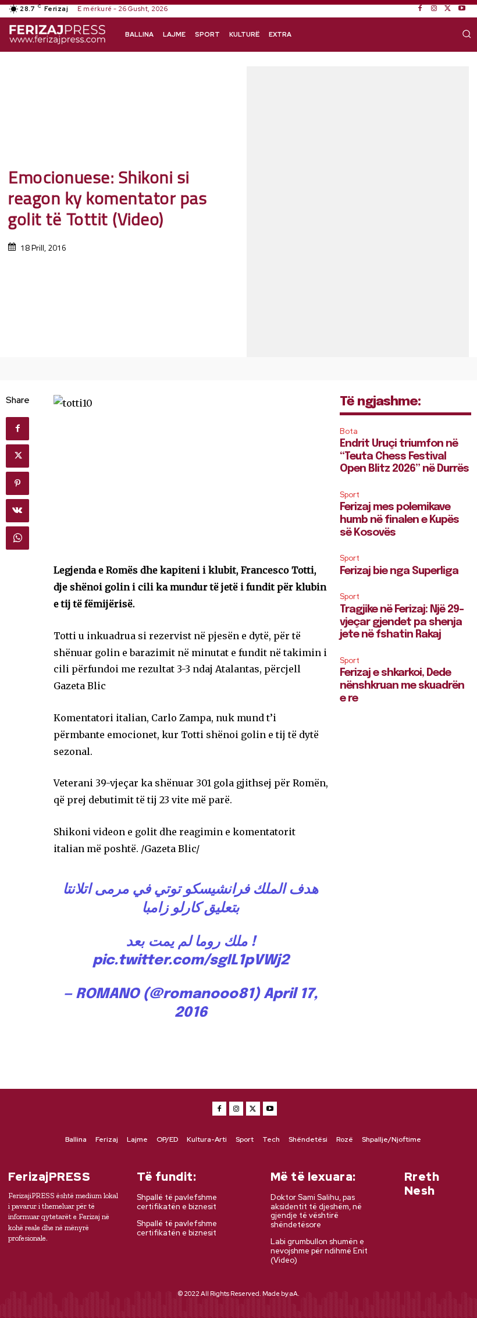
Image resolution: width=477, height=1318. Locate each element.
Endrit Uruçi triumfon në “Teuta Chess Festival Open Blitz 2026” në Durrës (404, 456)
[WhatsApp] (17, 538)
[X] (448, 9)
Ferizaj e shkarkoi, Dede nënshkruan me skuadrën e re (402, 685)
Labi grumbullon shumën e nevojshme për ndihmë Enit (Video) (319, 1250)
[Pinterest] (17, 483)
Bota (349, 431)
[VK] (17, 510)
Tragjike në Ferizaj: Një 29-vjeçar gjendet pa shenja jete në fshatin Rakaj (402, 622)
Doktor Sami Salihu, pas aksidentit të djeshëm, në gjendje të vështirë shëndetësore (316, 1211)
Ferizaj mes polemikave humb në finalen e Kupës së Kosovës (399, 519)
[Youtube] (462, 9)
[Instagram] (434, 9)
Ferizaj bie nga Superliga (399, 571)
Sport (349, 495)
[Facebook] (420, 9)
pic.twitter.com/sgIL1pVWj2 (190, 960)
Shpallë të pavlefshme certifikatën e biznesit (177, 1202)
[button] (466, 33)
